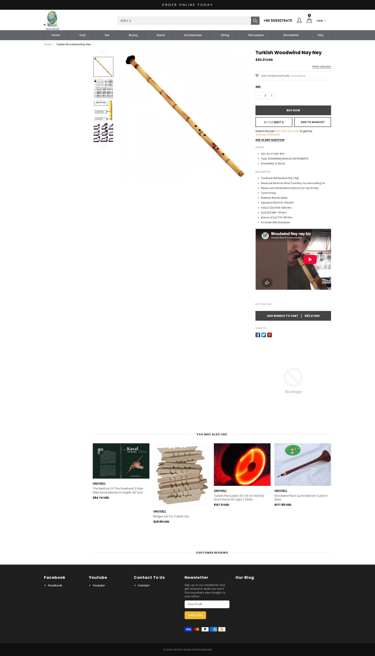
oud (82, 35)
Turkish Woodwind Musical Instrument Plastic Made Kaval (300, 531)
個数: (258, 87)
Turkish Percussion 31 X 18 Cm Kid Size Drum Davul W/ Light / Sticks (178, 498)
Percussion (256, 35)
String (225, 35)
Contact (144, 585)
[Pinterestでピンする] (269, 335)
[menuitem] (56, 35)
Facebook (55, 585)
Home (56, 35)
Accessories (193, 35)
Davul (161, 35)
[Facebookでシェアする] (257, 335)
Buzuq (133, 35)
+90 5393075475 (277, 20)
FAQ (320, 35)
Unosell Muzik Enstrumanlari (192, 650)
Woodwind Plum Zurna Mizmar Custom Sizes (240, 498)
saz (107, 35)
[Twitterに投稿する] (263, 335)
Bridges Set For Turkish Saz (111, 516)
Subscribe (195, 615)
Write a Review (321, 66)
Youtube (99, 585)
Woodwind (290, 35)
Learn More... (299, 76)
